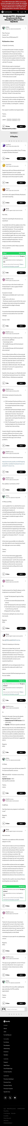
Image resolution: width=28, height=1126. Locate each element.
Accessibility (6, 1115)
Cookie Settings (7, 1113)
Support (6, 1062)
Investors (6, 1051)
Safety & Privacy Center (11, 1108)
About (5, 1028)
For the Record (7, 1035)
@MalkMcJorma (15, 640)
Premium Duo (7, 1082)
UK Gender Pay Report (8, 1123)
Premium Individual (8, 1079)
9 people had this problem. (9, 128)
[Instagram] (5, 1098)
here (23, 875)
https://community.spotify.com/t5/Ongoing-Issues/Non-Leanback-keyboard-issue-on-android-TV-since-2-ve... (13, 464)
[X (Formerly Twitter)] (10, 1098)
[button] (25, 28)
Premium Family (8, 1085)
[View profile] (3, 28)
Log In (21, 12)
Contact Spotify (8, 1072)
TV (18, 119)
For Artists (6, 1042)
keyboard (15, 119)
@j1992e (7, 640)
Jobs (5, 1031)
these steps (5, 8)
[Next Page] (21, 141)
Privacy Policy (6, 1111)
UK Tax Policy (6, 1120)
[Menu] (25, 12)
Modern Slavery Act (7, 1118)
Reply (21, 126)
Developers (7, 1045)
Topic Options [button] (13, 133)
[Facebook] (15, 1098)
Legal (5, 1108)
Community (8, 12)
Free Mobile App (8, 1068)
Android (9, 119)
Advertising (7, 1048)
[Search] (18, 12)
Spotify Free (7, 1092)
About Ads (13, 1113)
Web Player (7, 1065)
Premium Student (8, 1088)
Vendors (6, 1055)
